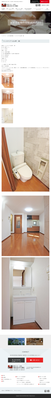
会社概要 (3, 9)
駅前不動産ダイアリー (9, 390)
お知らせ (3, 390)
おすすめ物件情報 (10, 35)
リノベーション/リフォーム (38, 9)
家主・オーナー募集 (10, 9)
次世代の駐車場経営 (28, 9)
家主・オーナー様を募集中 (21, 376)
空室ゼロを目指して (20, 378)
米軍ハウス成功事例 (43, 378)
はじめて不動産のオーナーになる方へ (23, 380)
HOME (4, 375)
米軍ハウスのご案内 (19, 9)
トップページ (4, 35)
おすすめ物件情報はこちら (7, 379)
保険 (47, 9)
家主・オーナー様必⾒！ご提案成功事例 (23, 382)
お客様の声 (41, 380)
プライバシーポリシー (17, 390)
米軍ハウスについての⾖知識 (44, 382)
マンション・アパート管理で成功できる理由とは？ (25, 384)
